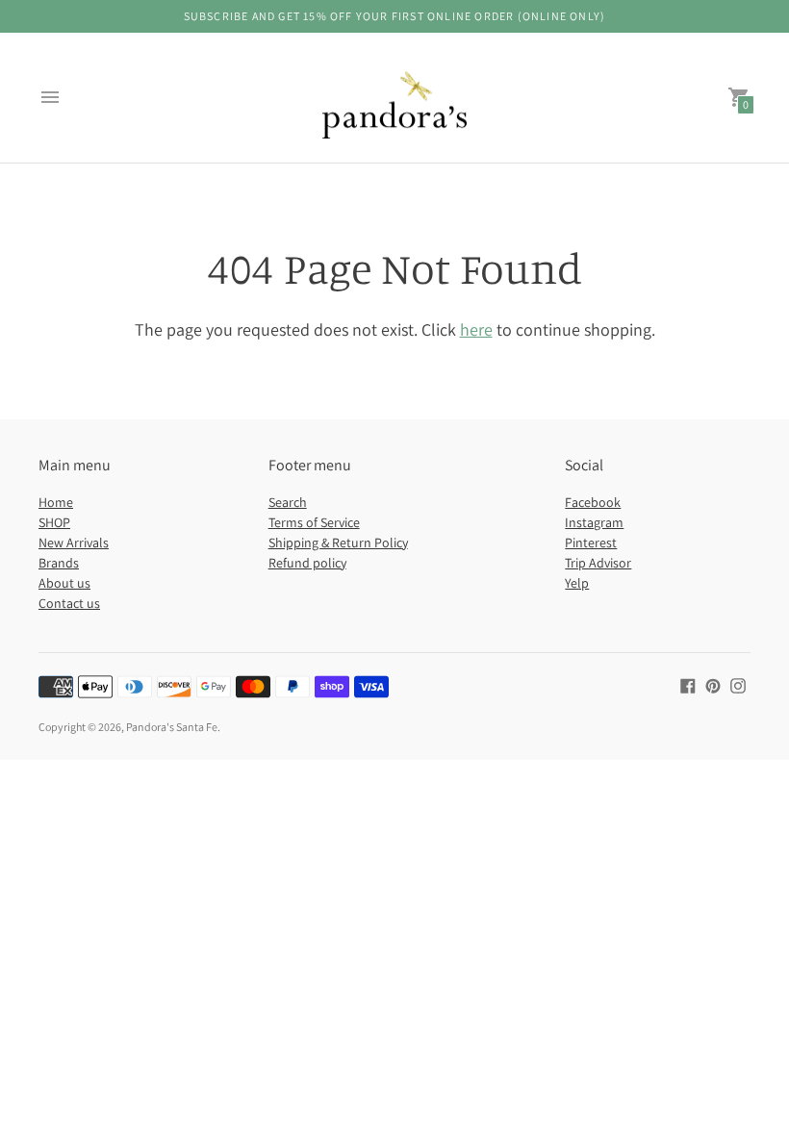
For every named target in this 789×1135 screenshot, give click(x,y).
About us (64, 583)
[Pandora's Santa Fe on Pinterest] (713, 684)
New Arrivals (73, 542)
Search (287, 502)
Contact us (69, 603)
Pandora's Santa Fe (171, 726)
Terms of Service (314, 522)
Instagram (594, 522)
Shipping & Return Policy (338, 542)
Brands (58, 562)
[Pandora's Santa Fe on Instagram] (738, 684)
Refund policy (307, 562)
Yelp (577, 583)
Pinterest (591, 542)
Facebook (593, 502)
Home (55, 502)
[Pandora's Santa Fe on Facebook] (688, 684)
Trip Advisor (598, 562)
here (476, 329)
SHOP (54, 522)
